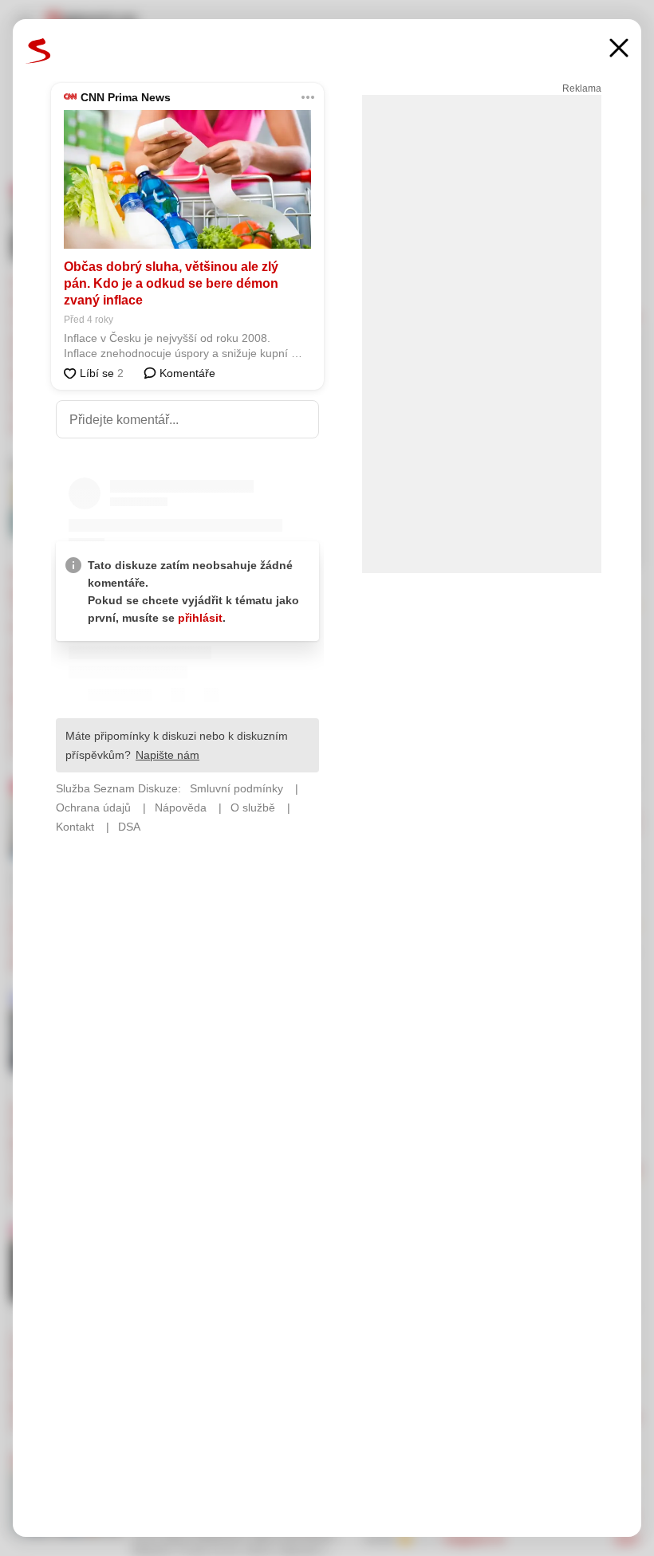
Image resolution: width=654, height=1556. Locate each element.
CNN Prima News (126, 97)
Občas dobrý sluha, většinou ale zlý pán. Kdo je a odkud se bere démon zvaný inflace (171, 283)
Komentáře (185, 373)
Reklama (581, 88)
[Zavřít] (618, 49)
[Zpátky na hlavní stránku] (38, 51)
